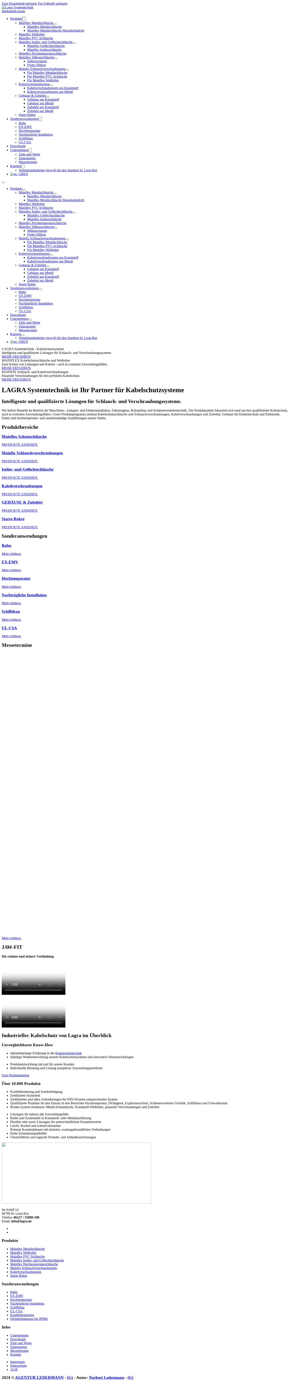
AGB (14, 1369)
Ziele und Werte (29, 154)
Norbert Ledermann (106, 1377)
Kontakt (19, 11)
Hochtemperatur (29, 131)
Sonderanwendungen (24, 119)
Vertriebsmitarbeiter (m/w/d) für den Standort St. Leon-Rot (58, 170)
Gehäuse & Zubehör (32, 95)
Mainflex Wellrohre (32, 34)
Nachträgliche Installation (36, 134)
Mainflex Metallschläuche (36, 23)
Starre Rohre (27, 115)
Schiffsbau (26, 138)
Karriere (15, 166)
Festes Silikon (36, 65)
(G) (70, 1377)
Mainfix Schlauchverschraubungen (42, 69)
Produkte (16, 18)
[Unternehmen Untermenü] (30, 150)
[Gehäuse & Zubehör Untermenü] (47, 96)
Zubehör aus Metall (40, 111)
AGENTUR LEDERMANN (39, 1377)
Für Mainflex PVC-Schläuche (47, 76)
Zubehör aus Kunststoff (43, 107)
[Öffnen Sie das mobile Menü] (3, 182)
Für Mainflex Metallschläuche (47, 72)
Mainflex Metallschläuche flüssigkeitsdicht (55, 30)
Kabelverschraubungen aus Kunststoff (52, 88)
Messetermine (28, 162)
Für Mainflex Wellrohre (43, 80)
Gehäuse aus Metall (40, 103)
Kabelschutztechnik (68, 1053)
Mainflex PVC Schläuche (36, 38)
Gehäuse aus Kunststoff (43, 99)
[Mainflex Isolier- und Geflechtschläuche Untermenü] (74, 43)
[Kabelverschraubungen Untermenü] (51, 85)
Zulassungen (27, 158)
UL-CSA (25, 142)
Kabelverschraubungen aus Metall (50, 92)
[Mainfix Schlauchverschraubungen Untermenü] (67, 70)
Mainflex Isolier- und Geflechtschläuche (45, 42)
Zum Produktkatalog (15, 1075)
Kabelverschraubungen (34, 84)
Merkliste (8, 11)
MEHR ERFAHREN (16, 356)
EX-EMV (25, 127)
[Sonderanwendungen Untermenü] (40, 119)
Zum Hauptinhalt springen (19, 3)
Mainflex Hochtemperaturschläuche (42, 53)
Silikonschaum (37, 61)
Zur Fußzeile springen (52, 3)
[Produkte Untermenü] (24, 19)
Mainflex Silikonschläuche (36, 57)
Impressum (17, 1362)
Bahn (22, 123)
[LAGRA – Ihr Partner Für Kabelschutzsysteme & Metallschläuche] (17, 7)
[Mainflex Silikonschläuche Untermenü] (56, 58)
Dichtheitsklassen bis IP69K (29, 1319)
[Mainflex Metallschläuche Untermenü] (55, 24)
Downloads (18, 146)
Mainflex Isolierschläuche (44, 49)
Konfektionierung (22, 1315)
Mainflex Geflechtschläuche (46, 46)
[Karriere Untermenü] (23, 166)
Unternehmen (19, 150)
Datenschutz (18, 1365)
